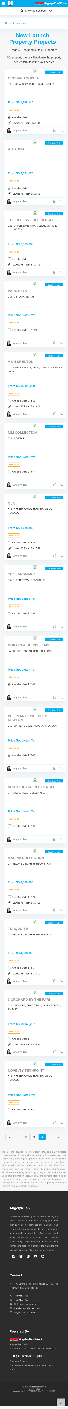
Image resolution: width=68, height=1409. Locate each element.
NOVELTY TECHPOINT (26, 1070)
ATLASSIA (16, 149)
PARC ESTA (17, 291)
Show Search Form (36, 10)
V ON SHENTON (20, 361)
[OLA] (35, 496)
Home (8, 23)
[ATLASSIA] (35, 142)
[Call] (62, 130)
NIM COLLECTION (22, 432)
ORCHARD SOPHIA (23, 78)
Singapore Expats (18, 1361)
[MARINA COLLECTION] (35, 851)
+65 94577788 (21, 1296)
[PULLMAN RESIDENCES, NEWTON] (35, 709)
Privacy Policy (34, 1389)
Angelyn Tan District (19, 1344)
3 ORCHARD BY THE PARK (29, 999)
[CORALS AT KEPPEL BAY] (35, 638)
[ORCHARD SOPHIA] (35, 71)
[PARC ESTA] (35, 283)
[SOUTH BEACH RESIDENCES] (35, 780)
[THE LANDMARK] (35, 567)
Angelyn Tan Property (24, 1312)
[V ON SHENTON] (35, 354)
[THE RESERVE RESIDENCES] (35, 213)
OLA (11, 503)
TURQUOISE (18, 929)
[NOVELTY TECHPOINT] (35, 1063)
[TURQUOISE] (35, 922)
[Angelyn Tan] (10, 3)
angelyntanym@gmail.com (27, 1308)
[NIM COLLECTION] (35, 425)
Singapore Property (43, 1365)
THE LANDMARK (21, 574)
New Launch (22, 23)
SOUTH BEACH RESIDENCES (31, 787)
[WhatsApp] (54, 130)
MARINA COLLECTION (26, 858)
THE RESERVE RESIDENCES (31, 220)
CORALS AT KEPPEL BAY (28, 645)
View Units (14, 110)
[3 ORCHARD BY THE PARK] (35, 992)
